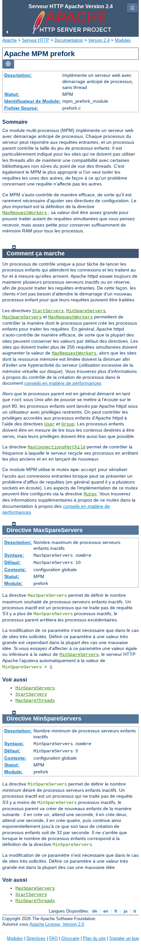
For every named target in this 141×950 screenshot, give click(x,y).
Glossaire (70, 938)
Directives (36, 938)
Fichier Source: (21, 108)
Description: (18, 75)
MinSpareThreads (35, 900)
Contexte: (15, 569)
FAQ (53, 938)
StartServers (48, 310)
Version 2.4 (99, 40)
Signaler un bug (124, 938)
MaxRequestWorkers (24, 212)
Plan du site (94, 938)
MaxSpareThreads (35, 700)
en (106, 911)
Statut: (11, 94)
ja (125, 911)
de (94, 911)
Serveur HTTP (35, 40)
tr (135, 911)
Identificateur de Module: (32, 101)
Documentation (68, 40)
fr (116, 911)
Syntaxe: (14, 555)
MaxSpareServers (22, 317)
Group (67, 424)
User (49, 424)
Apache (9, 40)
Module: (13, 583)
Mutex (90, 494)
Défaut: (12, 562)
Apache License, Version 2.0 (57, 924)
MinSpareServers (86, 310)
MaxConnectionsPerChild (56, 447)
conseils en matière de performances (62, 383)
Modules (123, 40)
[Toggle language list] (8, 64)
